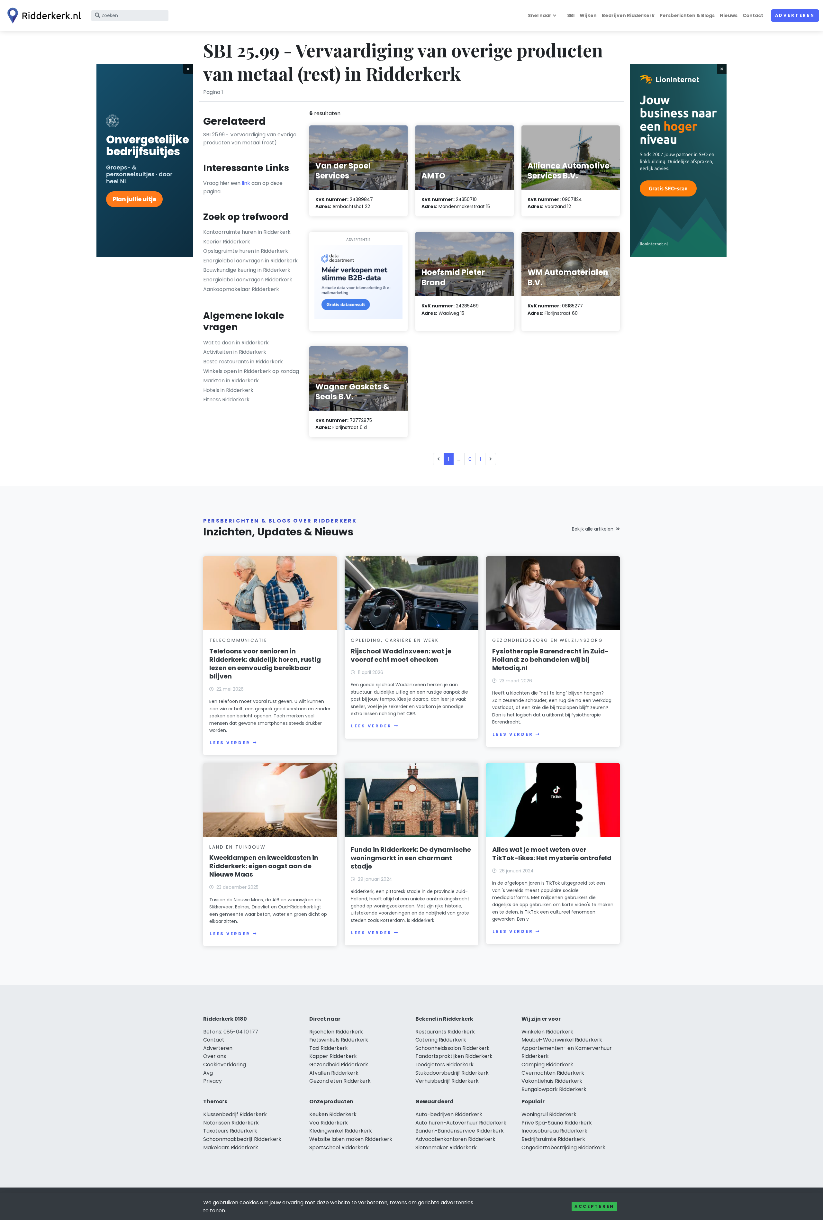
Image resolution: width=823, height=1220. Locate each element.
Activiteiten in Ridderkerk (234, 352)
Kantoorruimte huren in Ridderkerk (247, 232)
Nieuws (728, 15)
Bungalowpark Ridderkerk (553, 1089)
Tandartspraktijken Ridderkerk (454, 1056)
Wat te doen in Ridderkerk (236, 342)
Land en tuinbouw (237, 847)
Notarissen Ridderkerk (231, 1122)
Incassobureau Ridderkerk (554, 1130)
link (246, 183)
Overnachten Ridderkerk (552, 1073)
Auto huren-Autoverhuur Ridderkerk (460, 1122)
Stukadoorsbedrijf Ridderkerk (452, 1073)
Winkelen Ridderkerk (547, 1031)
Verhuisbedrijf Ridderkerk (447, 1081)
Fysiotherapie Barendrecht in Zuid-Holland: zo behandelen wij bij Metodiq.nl (550, 659)
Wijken (588, 15)
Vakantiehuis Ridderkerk (551, 1081)
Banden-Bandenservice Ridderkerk (459, 1130)
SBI (570, 15)
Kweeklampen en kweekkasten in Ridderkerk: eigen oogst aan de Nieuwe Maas (263, 866)
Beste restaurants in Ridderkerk (243, 361)
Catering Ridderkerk (440, 1039)
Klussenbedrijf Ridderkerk (235, 1114)
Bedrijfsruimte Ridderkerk (553, 1139)
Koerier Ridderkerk (226, 241)
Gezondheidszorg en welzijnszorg (547, 640)
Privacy (212, 1081)
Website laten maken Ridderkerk (350, 1139)
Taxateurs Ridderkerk (230, 1130)
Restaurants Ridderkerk (445, 1031)
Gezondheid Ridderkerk (338, 1064)
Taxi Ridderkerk (328, 1048)
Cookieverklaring (224, 1064)
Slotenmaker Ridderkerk (446, 1147)
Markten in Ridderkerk (231, 380)
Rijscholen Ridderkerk (336, 1031)
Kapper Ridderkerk (333, 1056)
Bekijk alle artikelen (592, 529)
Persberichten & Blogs (687, 15)
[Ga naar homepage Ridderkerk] (42, 15)
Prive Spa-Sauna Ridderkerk (556, 1122)
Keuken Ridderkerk (333, 1114)
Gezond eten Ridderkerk (340, 1081)
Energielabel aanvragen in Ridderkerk (250, 260)
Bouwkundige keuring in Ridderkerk (246, 270)
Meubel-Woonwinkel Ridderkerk (561, 1039)
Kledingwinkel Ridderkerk (340, 1130)
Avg (208, 1073)
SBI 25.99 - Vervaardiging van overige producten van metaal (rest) (249, 139)
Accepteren (594, 1206)
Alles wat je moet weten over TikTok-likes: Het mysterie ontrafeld (551, 853)
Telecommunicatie (238, 640)
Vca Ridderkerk (328, 1122)
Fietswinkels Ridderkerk (338, 1039)
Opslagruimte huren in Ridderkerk (245, 251)
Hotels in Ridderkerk (228, 390)
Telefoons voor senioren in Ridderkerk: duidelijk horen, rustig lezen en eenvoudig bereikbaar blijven (265, 664)
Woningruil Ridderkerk (548, 1114)
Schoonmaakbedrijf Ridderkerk (242, 1139)
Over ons (214, 1056)
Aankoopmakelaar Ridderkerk (241, 289)
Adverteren (795, 15)
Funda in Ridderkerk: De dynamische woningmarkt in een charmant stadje (411, 858)
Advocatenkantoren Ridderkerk (455, 1139)
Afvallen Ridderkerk (333, 1073)
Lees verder (230, 742)
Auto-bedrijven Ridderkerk (448, 1114)
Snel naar (539, 15)
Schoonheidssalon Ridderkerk (452, 1048)
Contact (753, 15)
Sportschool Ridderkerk (339, 1147)
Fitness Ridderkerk (226, 399)
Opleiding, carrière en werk (395, 640)
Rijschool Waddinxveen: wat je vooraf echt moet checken (401, 655)
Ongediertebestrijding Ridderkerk (563, 1147)
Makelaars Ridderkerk (230, 1147)
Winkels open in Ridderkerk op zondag (251, 371)
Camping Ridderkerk (547, 1064)
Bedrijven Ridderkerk (628, 15)
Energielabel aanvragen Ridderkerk (247, 279)
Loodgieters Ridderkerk (444, 1064)
